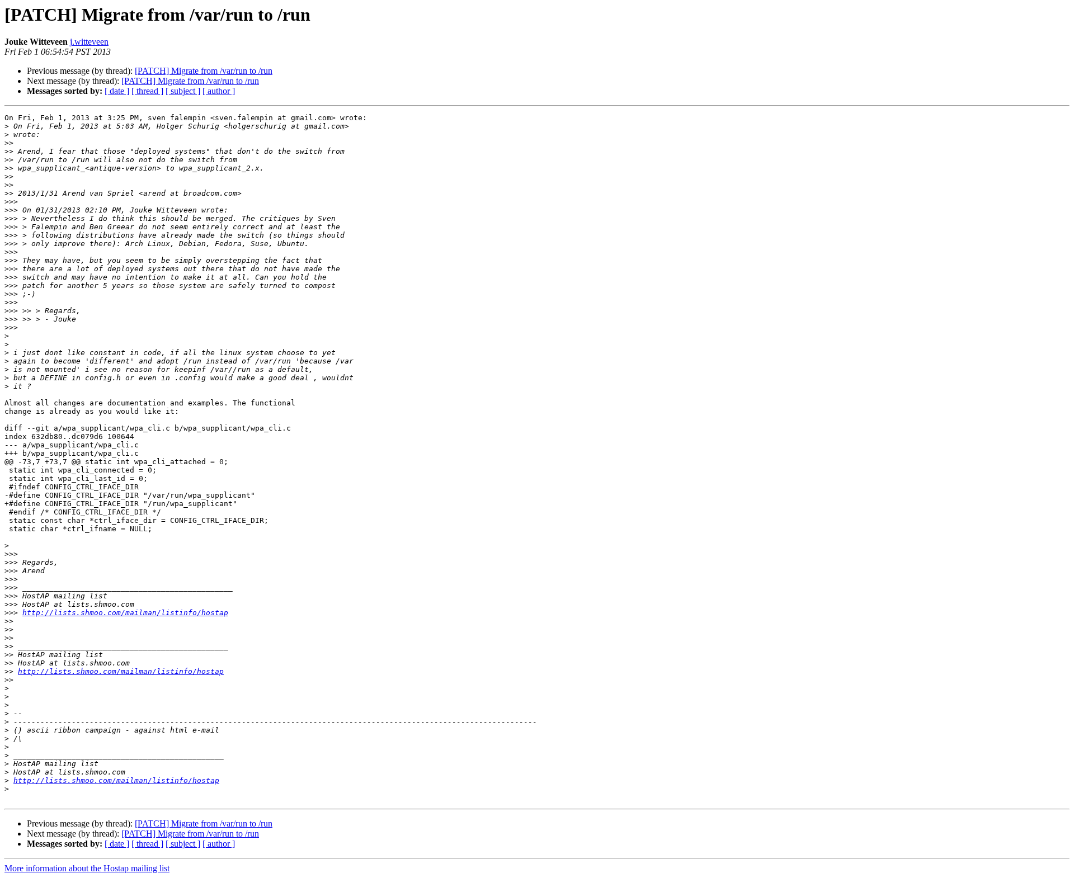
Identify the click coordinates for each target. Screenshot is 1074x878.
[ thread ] (147, 91)
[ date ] (117, 91)
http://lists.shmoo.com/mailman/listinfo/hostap (125, 612)
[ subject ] (183, 91)
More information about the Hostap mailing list (86, 868)
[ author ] (218, 91)
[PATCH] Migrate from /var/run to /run (203, 70)
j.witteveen (89, 41)
